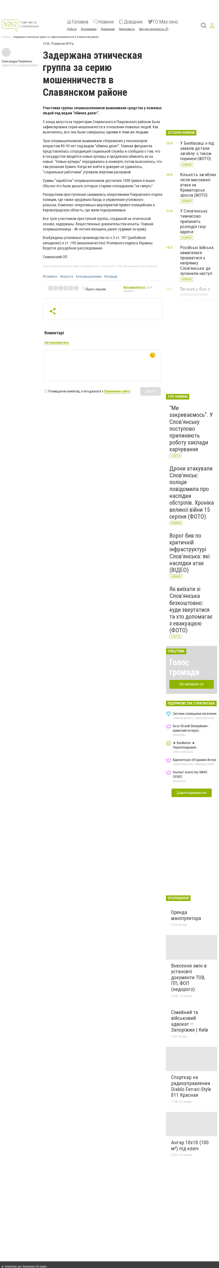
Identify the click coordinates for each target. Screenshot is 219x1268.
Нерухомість (127, 29)
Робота (72, 29)
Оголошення (88, 29)
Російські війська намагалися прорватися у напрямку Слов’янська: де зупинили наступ (196, 260)
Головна (80, 22)
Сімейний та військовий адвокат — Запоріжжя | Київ (189, 1021)
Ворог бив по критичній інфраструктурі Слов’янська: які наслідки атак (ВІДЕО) (189, 553)
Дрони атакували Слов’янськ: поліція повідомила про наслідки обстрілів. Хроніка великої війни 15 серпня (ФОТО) (191, 492)
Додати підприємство (192, 793)
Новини (106, 22)
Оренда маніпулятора (186, 915)
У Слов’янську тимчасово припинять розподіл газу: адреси (193, 221)
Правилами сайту (117, 391)
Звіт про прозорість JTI (153, 29)
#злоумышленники (89, 277)
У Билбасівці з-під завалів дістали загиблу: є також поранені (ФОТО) (197, 151)
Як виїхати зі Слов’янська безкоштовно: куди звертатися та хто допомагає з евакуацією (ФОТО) (191, 609)
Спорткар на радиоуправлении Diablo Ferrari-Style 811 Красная (191, 1086)
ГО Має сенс (165, 22)
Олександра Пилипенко (17, 61)
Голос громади (184, 667)
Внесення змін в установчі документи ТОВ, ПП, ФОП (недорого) (189, 977)
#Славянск (50, 277)
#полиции (110, 277)
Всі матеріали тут (192, 684)
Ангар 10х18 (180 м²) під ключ (190, 1146)
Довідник (133, 22)
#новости (66, 277)
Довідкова (108, 29)
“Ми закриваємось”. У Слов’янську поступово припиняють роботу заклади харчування (191, 428)
